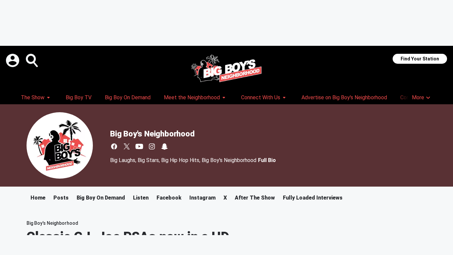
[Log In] (13, 60)
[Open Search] (32, 60)
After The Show (255, 198)
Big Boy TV (79, 97)
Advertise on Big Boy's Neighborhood (344, 97)
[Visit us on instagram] (152, 146)
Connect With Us (260, 97)
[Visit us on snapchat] (164, 146)
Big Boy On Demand (128, 97)
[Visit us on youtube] (139, 146)
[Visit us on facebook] (114, 146)
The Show (32, 97)
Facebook (169, 198)
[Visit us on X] (127, 146)
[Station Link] (226, 68)
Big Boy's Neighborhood (152, 133)
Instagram (202, 198)
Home (38, 198)
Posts (61, 198)
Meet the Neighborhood (192, 97)
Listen (141, 198)
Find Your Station (420, 58)
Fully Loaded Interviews (313, 198)
